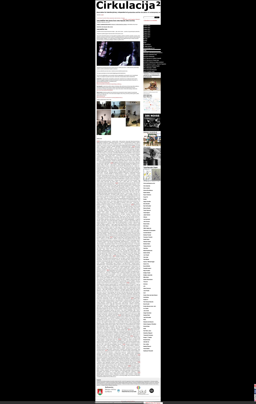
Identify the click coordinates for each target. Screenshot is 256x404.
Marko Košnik (146, 252)
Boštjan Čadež (146, 272)
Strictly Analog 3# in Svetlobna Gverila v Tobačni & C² (116, 335)
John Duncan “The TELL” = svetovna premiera (112, 297)
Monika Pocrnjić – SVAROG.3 (127, 303)
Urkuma (145, 217)
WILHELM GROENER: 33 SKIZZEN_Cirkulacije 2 (113, 173)
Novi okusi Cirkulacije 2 (114, 370)
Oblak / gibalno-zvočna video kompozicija (119, 224)
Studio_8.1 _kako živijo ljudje (102, 266)
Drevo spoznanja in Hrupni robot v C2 (115, 350)
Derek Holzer (146, 239)
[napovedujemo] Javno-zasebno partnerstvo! (118, 269)
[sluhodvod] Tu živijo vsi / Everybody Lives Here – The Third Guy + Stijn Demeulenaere (113, 204)
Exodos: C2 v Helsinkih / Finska (120, 288)
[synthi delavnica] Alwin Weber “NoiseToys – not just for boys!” (120, 193)
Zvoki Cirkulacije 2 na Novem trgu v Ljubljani (105, 355)
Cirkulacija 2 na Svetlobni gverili (115, 353)
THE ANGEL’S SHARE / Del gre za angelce (119, 194)
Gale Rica (145, 248)
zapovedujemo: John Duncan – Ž (128, 243)
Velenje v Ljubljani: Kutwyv (102, 296)
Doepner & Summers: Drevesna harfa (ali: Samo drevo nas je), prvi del (124, 276)
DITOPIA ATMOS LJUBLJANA (102, 164)
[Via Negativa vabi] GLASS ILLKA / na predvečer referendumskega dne (123, 208)
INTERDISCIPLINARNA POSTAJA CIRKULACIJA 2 (106, 376)
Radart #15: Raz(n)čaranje (130, 173)
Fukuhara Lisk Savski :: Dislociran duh (116, 210)
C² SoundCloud (147, 44)
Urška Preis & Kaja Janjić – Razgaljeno (122, 279)
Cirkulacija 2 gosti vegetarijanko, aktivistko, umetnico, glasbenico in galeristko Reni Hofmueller (117, 362)
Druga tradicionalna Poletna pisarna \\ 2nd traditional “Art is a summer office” (118, 159)
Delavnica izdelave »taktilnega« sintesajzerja (131, 149)
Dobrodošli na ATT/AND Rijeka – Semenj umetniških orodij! (115, 329)
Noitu (144, 319)
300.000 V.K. (146, 342)
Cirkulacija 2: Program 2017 (125, 314)
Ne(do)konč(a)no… (132, 283)
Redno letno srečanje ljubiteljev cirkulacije (113, 344)
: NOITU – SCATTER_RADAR (105, 264)
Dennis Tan (146, 264)
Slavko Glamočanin (148, 279)
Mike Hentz (146, 277)
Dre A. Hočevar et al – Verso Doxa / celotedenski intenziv (108, 272)
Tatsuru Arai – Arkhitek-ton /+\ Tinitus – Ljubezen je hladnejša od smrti (117, 305)
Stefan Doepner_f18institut (149, 324)
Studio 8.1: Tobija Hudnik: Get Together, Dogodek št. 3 (118, 221)
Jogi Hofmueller (147, 317)
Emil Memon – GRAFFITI (112, 238)
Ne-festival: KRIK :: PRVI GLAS (128, 191)
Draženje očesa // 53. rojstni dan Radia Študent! (120, 229)
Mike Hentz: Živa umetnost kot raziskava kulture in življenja (127, 325)
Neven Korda (146, 223)
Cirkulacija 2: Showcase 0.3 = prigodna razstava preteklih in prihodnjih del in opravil (119, 333)
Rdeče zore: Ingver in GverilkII (120, 254)
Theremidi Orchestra (148, 335)
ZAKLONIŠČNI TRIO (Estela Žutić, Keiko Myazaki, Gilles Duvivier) (116, 20)
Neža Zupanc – (121, 227)
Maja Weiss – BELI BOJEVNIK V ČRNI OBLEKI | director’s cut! (118, 225)
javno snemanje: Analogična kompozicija (125, 363)
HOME (144, 50)
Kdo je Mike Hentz (119, 327)
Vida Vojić (145, 257)
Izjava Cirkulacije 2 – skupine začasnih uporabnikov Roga (128, 341)
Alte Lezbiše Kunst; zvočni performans (123, 298)
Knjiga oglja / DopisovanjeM (115, 303)
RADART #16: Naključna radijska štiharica (120, 160)
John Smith (146, 310)
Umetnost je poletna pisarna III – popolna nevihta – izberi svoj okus (112, 141)
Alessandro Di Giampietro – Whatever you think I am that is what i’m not (123, 312)
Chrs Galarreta (146, 186)
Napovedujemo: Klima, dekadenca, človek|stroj (106, 327)
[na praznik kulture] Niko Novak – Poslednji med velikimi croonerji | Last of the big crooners (119, 180)
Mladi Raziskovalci (147, 250)
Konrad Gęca (146, 326)
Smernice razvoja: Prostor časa (111, 338)
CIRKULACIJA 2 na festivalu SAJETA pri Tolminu (127, 365)
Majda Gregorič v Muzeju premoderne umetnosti (110, 367)
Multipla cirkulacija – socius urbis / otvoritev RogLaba (123, 345)
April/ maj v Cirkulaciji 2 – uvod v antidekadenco (120, 328)
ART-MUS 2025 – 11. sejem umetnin (114, 147)
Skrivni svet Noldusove (130, 277)
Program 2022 (146, 27)
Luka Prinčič (146, 290)
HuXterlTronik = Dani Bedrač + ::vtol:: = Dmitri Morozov (117, 302)
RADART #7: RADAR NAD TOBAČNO (132, 316)
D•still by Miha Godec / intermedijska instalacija (123, 206)
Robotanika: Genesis (108, 311)
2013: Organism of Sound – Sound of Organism (154, 64)
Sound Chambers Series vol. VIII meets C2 (127, 284)
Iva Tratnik (145, 308)
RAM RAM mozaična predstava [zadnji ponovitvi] (128, 195)
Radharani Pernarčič (148, 350)
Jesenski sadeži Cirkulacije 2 (113, 357)
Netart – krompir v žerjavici (122, 366)
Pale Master (146, 259)
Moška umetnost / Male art (111, 365)
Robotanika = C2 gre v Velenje (102, 323)
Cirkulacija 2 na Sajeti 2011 (102, 353)
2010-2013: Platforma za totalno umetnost (153, 62)
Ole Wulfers (146, 297)
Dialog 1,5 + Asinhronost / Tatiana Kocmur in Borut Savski (125, 242)
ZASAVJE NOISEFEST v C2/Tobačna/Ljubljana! (123, 309)
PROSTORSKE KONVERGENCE (105, 162)
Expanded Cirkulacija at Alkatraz (112, 359)
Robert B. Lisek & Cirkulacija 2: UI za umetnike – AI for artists (109, 273)
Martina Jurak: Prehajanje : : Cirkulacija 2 (104, 233)
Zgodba (145, 40)
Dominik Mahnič (147, 232)
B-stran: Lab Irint (104, 275)
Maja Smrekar (146, 270)
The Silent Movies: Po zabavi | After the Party (126, 167)
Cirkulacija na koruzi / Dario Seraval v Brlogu (113, 368)
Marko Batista (146, 192)
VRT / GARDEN (136, 159)
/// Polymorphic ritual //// (118, 262)
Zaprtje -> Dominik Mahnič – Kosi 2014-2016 (105, 318)
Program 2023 (146, 25)
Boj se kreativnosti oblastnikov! (134, 375)
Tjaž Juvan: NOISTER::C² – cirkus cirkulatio (105, 242)
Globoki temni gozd (100, 342)
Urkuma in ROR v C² (106, 328)
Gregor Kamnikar (147, 313)
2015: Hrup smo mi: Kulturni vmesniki (152, 58)
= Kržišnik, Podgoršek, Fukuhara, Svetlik (125, 171)
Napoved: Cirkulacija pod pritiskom (129, 368)
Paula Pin (145, 197)
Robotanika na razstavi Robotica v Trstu (123, 318)
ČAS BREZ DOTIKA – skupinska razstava (131, 263)
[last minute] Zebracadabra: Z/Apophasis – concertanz (118, 220)
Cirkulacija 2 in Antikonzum (110, 366)
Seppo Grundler (147, 201)
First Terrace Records (148, 301)
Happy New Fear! (136, 336)
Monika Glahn (146, 243)
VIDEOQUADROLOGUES (126, 146)
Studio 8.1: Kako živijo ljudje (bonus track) (126, 238)
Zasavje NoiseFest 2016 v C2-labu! (132, 324)
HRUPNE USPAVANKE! (116, 146)
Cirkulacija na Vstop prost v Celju (125, 359)
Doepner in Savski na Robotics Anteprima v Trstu (108, 299)
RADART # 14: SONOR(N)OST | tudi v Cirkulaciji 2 (117, 199)
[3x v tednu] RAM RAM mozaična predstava (125, 198)
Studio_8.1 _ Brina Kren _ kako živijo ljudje (121, 250)
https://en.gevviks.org (101, 96)
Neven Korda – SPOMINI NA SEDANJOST (117, 256)
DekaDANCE (112, 325)
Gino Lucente (146, 188)
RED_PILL (126, 162)
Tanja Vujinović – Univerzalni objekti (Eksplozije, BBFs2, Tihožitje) (109, 306)
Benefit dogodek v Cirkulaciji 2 (117, 162)
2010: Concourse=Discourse (150, 69)
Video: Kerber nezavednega (125, 370)
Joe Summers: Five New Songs (118, 240)
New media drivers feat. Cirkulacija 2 (123, 358)
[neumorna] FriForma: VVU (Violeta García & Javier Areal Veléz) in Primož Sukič (124, 232)
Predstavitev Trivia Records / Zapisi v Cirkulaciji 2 (123, 374)
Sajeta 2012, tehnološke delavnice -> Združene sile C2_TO (118, 346)
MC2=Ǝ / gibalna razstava (107, 320)
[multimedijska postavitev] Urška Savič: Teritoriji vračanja (129, 176)
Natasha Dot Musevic (148, 322)
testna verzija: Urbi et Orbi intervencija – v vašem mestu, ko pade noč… (112, 351)
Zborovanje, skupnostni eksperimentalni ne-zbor (117, 154)
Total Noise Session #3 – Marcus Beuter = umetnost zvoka (108, 349)
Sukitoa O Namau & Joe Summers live (113, 280)
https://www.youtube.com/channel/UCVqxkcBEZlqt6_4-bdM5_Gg (109, 84)
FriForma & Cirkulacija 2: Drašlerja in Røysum (122, 228)
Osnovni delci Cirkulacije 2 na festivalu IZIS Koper (106, 189)
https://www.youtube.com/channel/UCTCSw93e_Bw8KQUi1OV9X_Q (109, 97)
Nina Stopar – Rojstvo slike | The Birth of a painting (124, 216)
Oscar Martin (146, 348)
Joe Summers (146, 219)
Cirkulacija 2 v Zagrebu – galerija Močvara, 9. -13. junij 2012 (127, 348)
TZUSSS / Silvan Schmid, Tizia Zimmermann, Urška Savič (117, 211)
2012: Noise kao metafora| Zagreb (151, 66)
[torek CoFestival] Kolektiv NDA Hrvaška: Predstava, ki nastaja (121, 186)
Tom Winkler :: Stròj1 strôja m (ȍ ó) (130, 190)
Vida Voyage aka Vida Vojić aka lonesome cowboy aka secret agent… (115, 260)
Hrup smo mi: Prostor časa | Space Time (105, 337)
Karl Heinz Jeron (147, 330)
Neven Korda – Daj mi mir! (102, 292)
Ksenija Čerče (146, 315)
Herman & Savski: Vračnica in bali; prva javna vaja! (118, 323)
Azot (144, 293)
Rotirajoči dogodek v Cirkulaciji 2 (103, 374)
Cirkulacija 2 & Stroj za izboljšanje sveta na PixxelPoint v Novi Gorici (124, 212)
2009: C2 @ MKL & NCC (149, 71)
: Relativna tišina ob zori (125, 237)
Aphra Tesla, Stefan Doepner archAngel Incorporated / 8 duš (127, 184)
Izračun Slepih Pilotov (115, 294)
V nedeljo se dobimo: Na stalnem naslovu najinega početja (127, 322)
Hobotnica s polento (129, 372)
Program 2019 (146, 33)
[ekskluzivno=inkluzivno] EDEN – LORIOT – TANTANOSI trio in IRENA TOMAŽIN (124, 169)
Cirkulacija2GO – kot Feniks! (107, 268)
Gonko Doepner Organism (134, 247)
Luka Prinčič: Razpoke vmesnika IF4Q (110, 315)
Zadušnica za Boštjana (107, 160)
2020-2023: (152, 52)
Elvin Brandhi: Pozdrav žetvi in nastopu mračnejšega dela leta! (127, 271)
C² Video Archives (147, 46)
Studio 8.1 (145, 299)
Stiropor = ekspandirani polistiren (126, 301)
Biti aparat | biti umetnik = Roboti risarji (120, 286)
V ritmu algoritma (113, 164)
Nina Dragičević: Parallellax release (108, 322)
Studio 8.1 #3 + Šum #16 (116, 243)
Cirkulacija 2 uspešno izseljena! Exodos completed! (124, 268)
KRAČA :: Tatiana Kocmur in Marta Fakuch (108, 198)
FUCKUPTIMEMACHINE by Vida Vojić (104, 214)
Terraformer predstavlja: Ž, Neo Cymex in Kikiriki (129, 272)
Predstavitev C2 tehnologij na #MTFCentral (122, 332)
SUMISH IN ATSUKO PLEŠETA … (121, 175)
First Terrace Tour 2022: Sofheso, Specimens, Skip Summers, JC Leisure (111, 18)
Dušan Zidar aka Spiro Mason (150, 295)
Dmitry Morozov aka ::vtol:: (149, 306)
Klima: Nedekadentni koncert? (102, 325)
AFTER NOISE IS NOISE (116, 143)
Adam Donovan (147, 288)
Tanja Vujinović (147, 210)
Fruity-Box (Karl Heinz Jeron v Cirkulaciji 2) (128, 342)
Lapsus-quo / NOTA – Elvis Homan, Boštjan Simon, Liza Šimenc (119, 223)
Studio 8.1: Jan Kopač (135, 229)
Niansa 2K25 (99, 160)
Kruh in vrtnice (131, 162)
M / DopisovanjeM (135, 305)
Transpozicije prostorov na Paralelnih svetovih (130, 367)
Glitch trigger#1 (136, 178)
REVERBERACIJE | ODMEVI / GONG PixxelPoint (106, 151)
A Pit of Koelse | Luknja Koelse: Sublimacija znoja (130, 294)
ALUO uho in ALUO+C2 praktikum (112, 283)
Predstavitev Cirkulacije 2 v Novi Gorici (109, 361)
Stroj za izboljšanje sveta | (120, 266)
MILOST (130, 175)
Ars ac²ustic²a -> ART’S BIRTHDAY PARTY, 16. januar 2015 (118, 336)
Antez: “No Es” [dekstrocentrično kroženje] (126, 168)
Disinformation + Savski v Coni (109, 298)
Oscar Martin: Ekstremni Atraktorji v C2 (111, 331)
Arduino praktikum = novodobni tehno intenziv (106, 340)
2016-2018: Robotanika (148, 56)
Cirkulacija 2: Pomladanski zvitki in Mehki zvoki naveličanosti (128, 361)
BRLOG (111, 374)
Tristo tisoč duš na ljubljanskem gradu (104, 281)
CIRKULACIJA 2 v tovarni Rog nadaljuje (120, 375)
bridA (144, 328)
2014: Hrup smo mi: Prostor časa (151, 60)
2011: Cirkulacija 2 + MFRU (149, 67)
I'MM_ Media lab (147, 228)
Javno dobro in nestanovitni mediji (107, 216)
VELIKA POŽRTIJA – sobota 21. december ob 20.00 (130, 338)
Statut (144, 42)
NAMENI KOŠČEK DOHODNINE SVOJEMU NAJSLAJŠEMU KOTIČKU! (126, 163)
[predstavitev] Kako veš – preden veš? (131, 165)
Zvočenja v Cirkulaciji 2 (104, 370)
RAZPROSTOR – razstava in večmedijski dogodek (116, 277)
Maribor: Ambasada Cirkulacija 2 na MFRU (110, 301)
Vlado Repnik (146, 212)
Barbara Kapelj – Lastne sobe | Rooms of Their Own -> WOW (117, 247)
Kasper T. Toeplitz (147, 337)
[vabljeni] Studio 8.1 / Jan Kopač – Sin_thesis (121, 214)
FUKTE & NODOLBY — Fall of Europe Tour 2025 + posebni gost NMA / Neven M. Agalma (122, 150)
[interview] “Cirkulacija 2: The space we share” (125, 189)
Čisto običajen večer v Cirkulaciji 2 (129, 371)
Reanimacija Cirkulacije (107, 375)
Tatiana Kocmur (147, 246)
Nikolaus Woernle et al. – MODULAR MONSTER (106, 271)
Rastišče (98, 180)
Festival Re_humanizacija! (105, 245)
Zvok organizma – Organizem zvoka (112, 342)
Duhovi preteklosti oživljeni (106, 255)
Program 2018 (146, 35)
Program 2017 (146, 36)
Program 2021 (146, 29)
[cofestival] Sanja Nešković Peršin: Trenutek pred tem (107, 167)
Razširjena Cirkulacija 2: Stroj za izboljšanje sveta (125, 255)
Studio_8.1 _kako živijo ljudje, (123, 259)
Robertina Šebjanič (147, 333)
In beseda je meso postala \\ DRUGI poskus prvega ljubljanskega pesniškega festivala (118, 145)
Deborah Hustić (147, 241)
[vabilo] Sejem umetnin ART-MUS (116, 165)
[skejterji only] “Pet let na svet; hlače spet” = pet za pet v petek (121, 207)
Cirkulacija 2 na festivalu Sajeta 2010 (108, 358)
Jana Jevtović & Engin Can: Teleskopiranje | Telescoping (126, 293)
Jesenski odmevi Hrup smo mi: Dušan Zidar (127, 331)
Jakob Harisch (146, 215)
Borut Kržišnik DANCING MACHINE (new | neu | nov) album (113, 258)
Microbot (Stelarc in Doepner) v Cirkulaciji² (122, 337)
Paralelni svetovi (147, 268)
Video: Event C (118, 371)
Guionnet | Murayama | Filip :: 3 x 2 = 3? (118, 215)
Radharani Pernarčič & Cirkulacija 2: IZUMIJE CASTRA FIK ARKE (120, 253)
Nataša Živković (147, 346)
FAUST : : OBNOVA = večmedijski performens (127, 197)
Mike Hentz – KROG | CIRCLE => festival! (105, 249)
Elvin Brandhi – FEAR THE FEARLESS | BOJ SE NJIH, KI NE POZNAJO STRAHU (119, 246)
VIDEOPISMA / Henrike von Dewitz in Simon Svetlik (106, 185)
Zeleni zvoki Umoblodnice (120, 249)
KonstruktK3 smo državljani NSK (103, 232)
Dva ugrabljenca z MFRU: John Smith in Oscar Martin (126, 340)
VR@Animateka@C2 (100, 150)
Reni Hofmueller (147, 206)
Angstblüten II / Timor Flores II (133, 269)
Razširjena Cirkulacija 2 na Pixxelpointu (121, 355)
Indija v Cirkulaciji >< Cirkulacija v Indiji (129, 354)
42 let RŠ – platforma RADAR (128, 353)
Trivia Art (145, 281)
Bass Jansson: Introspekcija (126, 151)
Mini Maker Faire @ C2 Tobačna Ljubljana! (121, 311)
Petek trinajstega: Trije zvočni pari (114, 292)
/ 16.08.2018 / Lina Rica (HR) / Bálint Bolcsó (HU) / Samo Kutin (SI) (124, 290)
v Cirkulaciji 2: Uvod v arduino (125, 349)
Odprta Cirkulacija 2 (100, 368)
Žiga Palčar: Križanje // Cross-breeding (104, 152)
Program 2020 (146, 31)
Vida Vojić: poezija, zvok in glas (127, 292)
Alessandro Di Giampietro (149, 230)
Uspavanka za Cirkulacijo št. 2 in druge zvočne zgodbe (128, 230)
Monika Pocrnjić (147, 235)
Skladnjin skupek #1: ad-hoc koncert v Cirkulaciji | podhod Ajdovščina (127, 264)
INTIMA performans (136, 151)
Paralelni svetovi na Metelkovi (133, 351)
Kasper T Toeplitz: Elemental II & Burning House (106, 230)
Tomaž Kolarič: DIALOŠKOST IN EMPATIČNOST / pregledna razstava (120, 178)
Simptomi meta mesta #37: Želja (125, 319)
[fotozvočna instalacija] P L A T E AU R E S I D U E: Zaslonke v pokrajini (125, 203)
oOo (144, 286)
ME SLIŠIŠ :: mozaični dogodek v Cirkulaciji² (131, 19)
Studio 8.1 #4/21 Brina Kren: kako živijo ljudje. (111, 241)
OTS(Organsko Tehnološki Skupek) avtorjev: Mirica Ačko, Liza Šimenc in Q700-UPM (113, 177)
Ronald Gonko (146, 339)
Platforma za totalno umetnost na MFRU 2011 (131, 350)
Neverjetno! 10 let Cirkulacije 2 (118, 320)
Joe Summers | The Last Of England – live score (130, 280)
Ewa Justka (146, 344)
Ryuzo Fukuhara (147, 194)
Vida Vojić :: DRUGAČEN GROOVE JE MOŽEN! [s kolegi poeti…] (116, 172)
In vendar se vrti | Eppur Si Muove (128, 297)
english (102, 14)
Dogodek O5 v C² (127, 327)
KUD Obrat (145, 226)
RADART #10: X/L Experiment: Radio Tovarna (121, 281)
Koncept (145, 38)
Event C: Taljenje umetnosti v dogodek (117, 372)
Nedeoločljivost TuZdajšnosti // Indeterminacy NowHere (107, 142)
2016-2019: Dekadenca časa (150, 54)
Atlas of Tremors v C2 (121, 324)
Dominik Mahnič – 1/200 (113, 275)
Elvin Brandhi (146, 203)
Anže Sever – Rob (105, 290)
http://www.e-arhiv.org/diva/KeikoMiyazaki (105, 90)
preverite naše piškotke (118, 402)
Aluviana (145, 284)
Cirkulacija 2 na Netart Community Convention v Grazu (107, 363)
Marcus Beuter (146, 208)
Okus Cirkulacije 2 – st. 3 (108, 371)
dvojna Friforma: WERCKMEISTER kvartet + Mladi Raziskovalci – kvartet (125, 188)
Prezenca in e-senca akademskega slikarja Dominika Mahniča (122, 234)
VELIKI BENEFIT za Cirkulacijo (119, 202)
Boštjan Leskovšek (147, 275)
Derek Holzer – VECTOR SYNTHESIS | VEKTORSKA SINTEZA (124, 307)
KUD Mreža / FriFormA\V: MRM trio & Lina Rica (122, 233)
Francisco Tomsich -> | (115, 267)
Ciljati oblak (117, 151)
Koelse (145, 199)
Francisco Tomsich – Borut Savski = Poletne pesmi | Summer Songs (116, 201)
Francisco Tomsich (147, 237)
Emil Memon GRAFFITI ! (103, 237)
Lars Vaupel (146, 255)
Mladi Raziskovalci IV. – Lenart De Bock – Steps (130, 241)
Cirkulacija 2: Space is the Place (114, 354)
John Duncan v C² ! (114, 319)
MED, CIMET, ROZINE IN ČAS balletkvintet (111, 289)
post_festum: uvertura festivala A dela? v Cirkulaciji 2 (110, 263)
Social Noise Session (124, 357)
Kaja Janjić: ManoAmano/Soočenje (132, 141)
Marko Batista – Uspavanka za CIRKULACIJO (126, 299)
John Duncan (146, 221)
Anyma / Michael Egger (148, 261)
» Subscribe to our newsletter (150, 20)
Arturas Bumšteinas (148, 190)
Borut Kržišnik (146, 266)
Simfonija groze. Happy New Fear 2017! (117, 316)
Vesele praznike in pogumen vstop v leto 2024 (126, 182)
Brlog (135, 372)
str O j (128, 154)
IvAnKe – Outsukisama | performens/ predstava (128, 275)
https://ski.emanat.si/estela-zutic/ (103, 82)
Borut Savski (146, 304)
